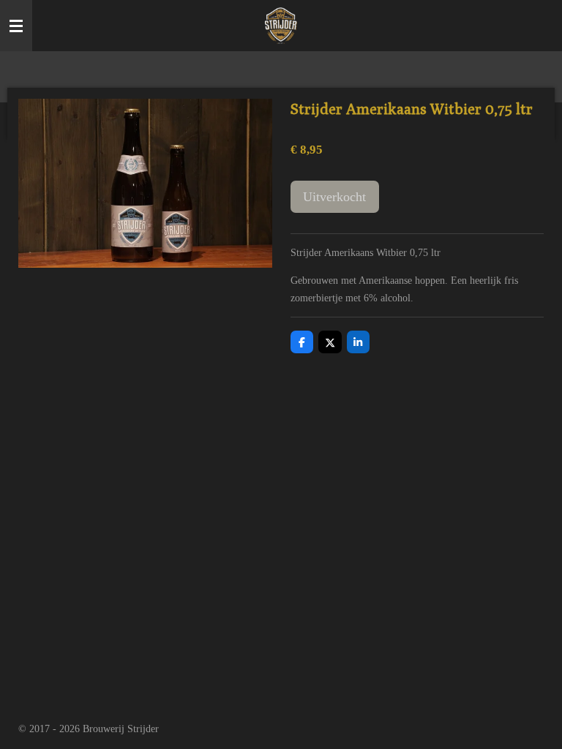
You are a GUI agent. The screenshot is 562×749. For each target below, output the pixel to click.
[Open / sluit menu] (16, 25)
